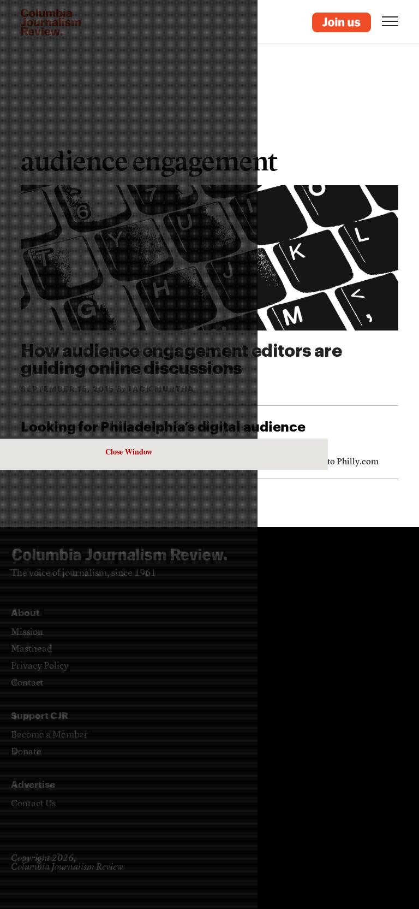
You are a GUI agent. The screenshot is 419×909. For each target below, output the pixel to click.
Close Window (128, 451)
